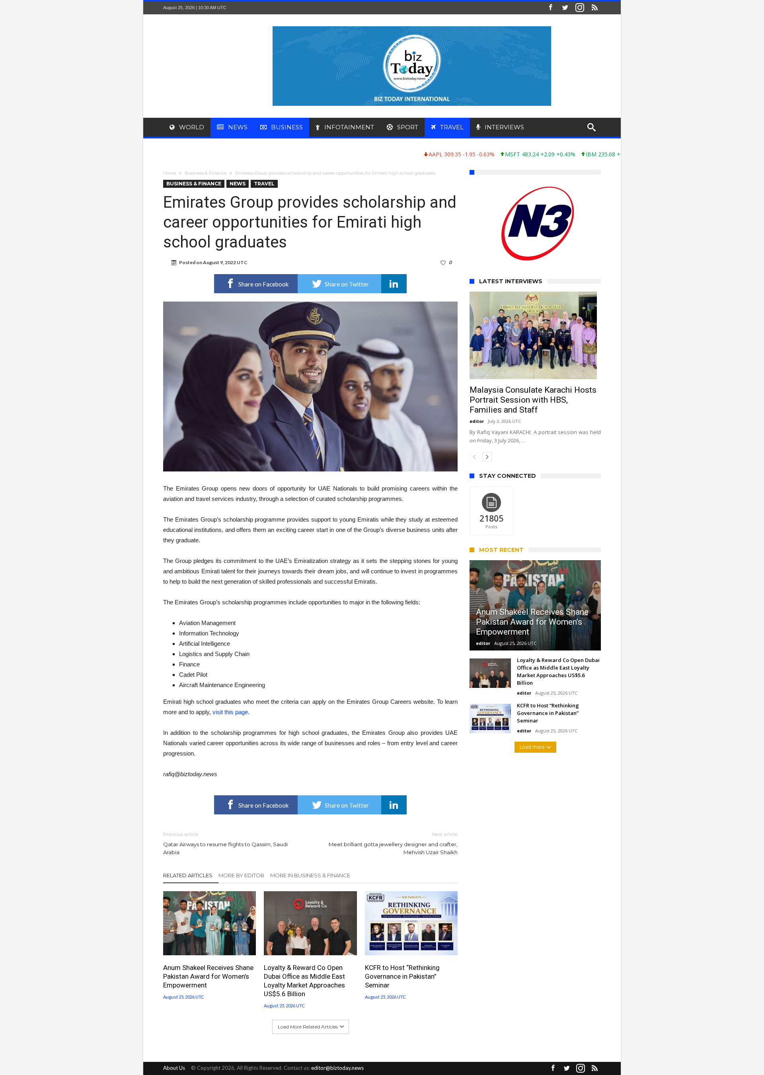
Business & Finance (205, 173)
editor (477, 421)
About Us (174, 1068)
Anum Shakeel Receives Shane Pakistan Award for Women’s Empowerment (208, 976)
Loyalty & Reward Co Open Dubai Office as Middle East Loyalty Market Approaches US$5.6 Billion (304, 981)
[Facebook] (550, 7)
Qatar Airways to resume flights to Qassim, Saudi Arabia (225, 843)
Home (169, 173)
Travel (264, 184)
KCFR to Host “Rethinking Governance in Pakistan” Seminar (402, 976)
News (238, 184)
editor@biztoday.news (337, 1068)
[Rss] (594, 7)
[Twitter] (565, 7)
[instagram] (579, 7)
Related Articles (187, 875)
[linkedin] (394, 283)
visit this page (230, 712)
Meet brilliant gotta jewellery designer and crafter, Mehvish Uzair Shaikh (393, 843)
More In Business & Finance (310, 875)
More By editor (241, 875)
